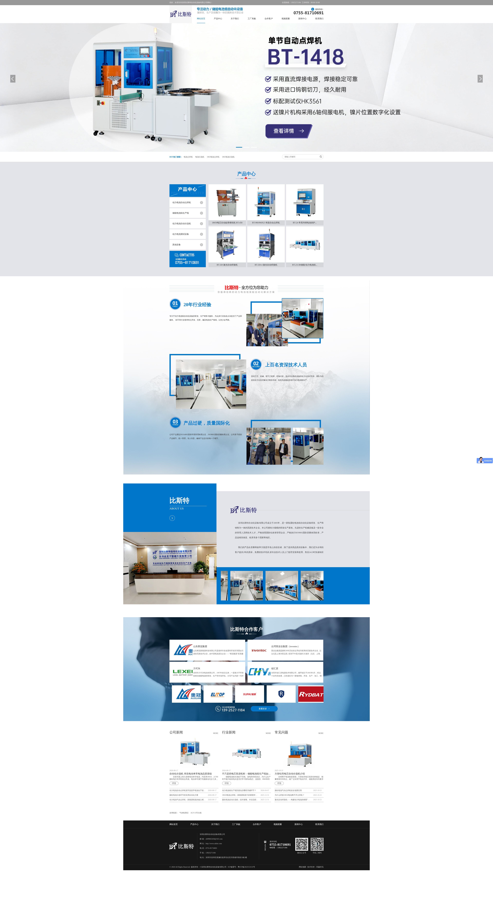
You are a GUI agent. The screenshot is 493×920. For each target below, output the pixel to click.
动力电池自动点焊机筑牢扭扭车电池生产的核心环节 (187, 790)
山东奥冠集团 (200, 646)
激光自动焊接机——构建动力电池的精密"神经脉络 (293, 800)
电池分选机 (199, 157)
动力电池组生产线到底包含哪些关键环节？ (239, 790)
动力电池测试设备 (180, 234)
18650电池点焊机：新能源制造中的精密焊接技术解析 (240, 795)
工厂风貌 (252, 18)
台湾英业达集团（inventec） (285, 646)
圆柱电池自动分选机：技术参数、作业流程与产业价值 (240, 800)
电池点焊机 (188, 157)
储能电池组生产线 (180, 213)
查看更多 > (264, 709)
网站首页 (201, 18)
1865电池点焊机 (213, 157)
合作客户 (269, 18)
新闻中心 (302, 18)
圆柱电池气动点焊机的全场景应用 (288, 790)
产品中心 (218, 18)
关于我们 (235, 18)
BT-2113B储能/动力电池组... (304, 265)
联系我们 (319, 18)
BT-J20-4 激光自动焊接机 (266, 265)
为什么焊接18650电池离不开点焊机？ (289, 795)
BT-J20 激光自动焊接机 (227, 265)
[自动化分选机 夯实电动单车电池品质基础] (193, 752)
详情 (174, 783)
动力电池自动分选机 (181, 223)
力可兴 (196, 668)
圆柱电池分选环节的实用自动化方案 (183, 795)
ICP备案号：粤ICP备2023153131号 (241, 867)
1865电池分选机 (228, 157)
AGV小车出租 (196, 813)
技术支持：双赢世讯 (315, 867)
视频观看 (286, 18)
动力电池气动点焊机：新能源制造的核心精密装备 (187, 800)
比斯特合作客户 (246, 629)
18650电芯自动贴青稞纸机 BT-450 (227, 223)
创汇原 (274, 668)
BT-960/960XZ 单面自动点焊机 (266, 223)
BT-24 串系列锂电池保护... (305, 223)
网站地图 (302, 867)
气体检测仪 (183, 813)
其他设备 (176, 245)
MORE (215, 733)
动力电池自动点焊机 (181, 202)
